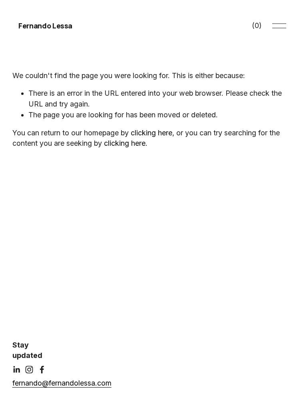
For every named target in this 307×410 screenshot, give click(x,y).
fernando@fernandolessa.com (62, 383)
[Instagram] (29, 370)
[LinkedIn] (16, 370)
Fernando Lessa (45, 25)
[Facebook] (42, 370)
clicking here (151, 133)
